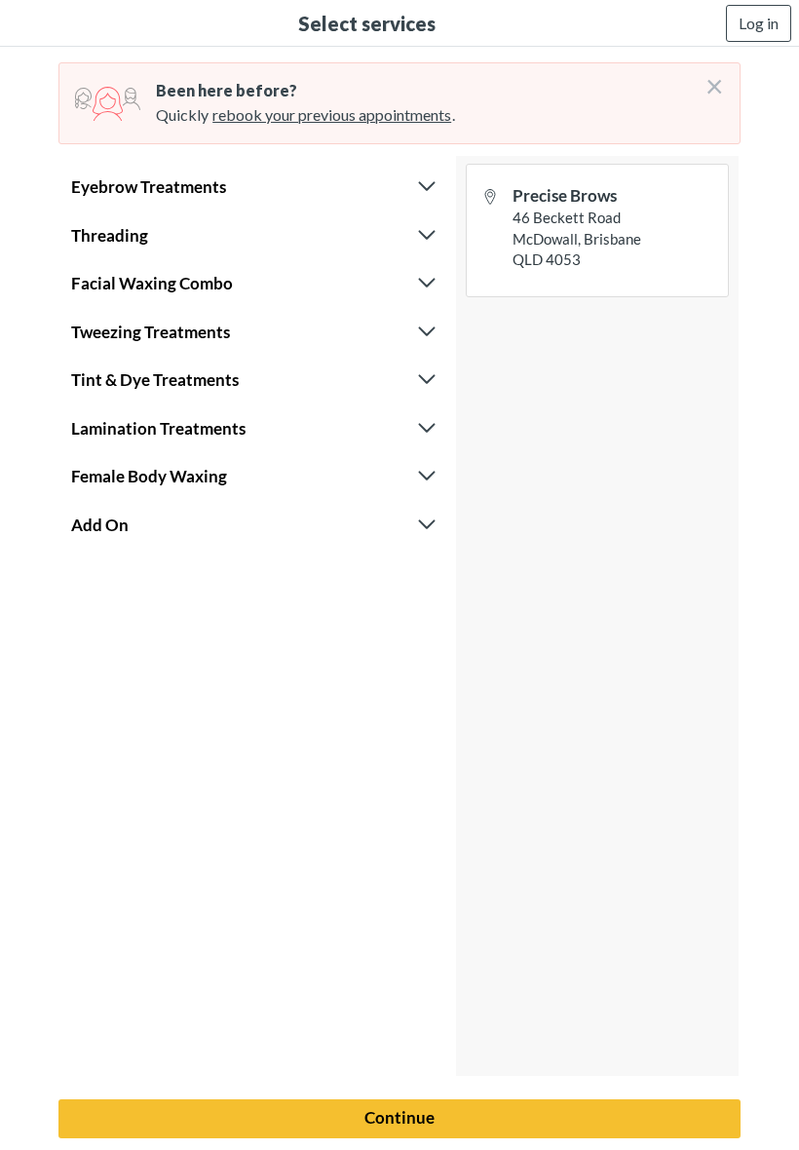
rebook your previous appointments (331, 114)
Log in (759, 23)
